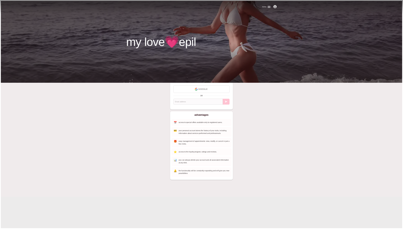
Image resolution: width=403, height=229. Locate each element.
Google (203, 89)
